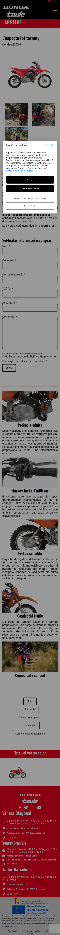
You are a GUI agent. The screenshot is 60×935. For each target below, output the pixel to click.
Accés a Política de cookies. (20, 171)
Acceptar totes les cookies (30, 189)
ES (46, 145)
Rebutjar (30, 180)
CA (51, 145)
